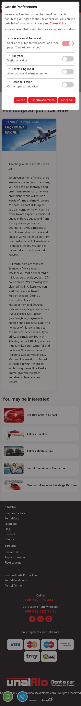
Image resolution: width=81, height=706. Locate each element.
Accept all (67, 100)
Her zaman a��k (68, 43)
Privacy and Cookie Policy (50, 23)
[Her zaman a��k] (68, 43)
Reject (21, 100)
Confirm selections (43, 100)
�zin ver (68, 58)
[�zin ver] (68, 58)
